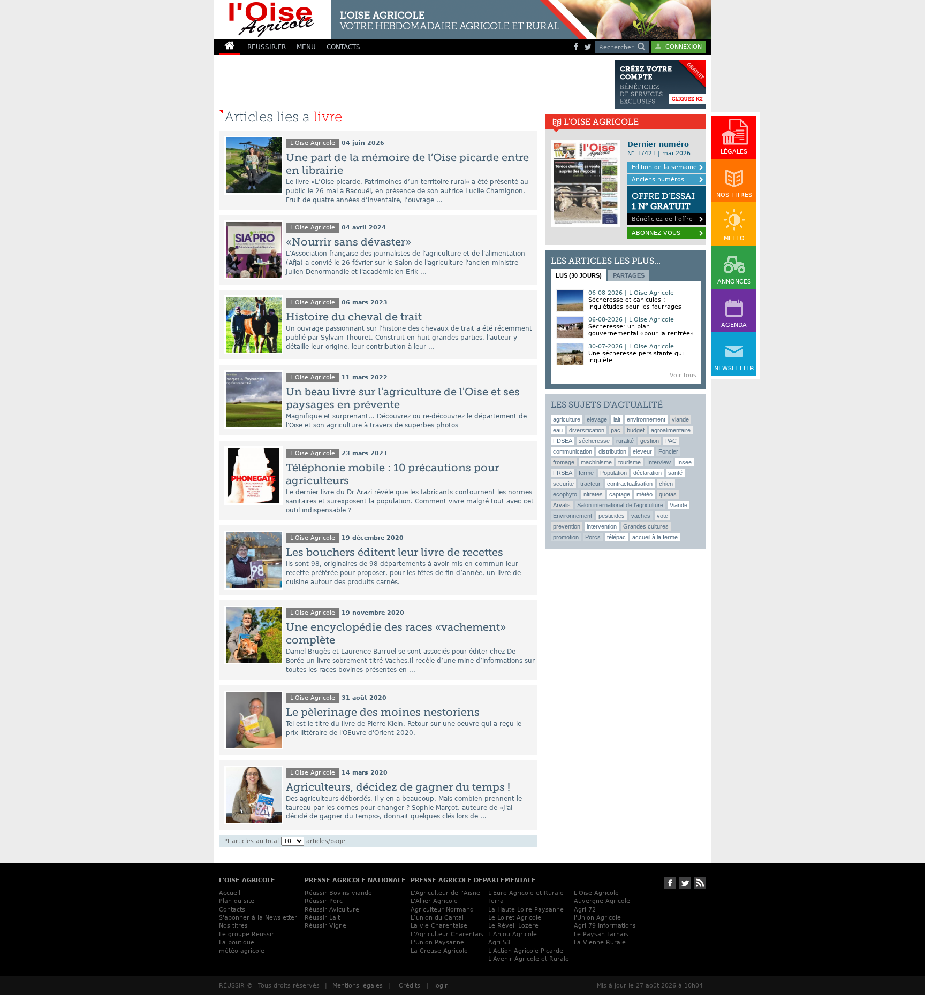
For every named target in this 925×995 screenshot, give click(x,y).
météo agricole (241, 950)
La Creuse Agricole (439, 950)
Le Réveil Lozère (513, 925)
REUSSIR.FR (266, 47)
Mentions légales (357, 985)
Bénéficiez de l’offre (663, 207)
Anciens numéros (658, 179)
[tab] (578, 275)
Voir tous (683, 375)
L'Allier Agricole (434, 901)
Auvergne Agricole (602, 901)
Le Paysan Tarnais (601, 934)
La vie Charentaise (439, 925)
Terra (496, 901)
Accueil (229, 893)
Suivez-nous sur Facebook (670, 883)
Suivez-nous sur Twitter (685, 883)
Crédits (409, 985)
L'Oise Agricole (312, 143)
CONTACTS (343, 47)
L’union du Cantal (437, 917)
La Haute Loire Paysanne (526, 909)
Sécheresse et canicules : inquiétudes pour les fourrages (634, 303)
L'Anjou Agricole (512, 934)
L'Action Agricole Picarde (525, 950)
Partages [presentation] (629, 275)
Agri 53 (499, 942)
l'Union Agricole (597, 917)
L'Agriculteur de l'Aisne (445, 893)
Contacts (232, 909)
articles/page (325, 841)
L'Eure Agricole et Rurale (526, 893)
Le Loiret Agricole (514, 917)
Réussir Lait (322, 917)
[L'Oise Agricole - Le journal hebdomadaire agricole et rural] (400, 19)
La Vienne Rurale (600, 942)
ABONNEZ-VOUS (656, 232)
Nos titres (233, 925)
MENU (306, 47)
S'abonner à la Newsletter (258, 917)
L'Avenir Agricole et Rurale (528, 958)
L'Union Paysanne (437, 942)
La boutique (236, 942)
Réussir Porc (324, 901)
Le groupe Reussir (246, 934)
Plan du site (236, 901)
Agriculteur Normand (442, 909)
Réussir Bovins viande (338, 893)
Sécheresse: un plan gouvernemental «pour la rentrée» (641, 330)
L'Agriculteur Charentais (447, 934)
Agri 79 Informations (605, 925)
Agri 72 (585, 909)
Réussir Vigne (325, 925)
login (441, 985)
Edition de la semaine (664, 167)
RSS (700, 883)
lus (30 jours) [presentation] (579, 275)
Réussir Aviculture (332, 909)
